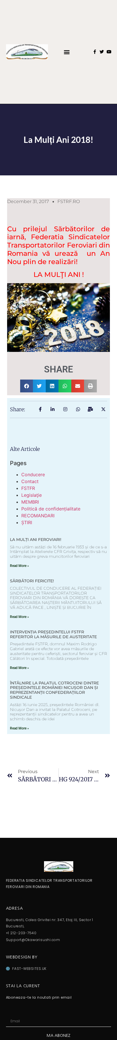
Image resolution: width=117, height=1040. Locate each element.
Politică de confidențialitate (50, 509)
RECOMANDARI (38, 515)
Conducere (33, 474)
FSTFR (28, 488)
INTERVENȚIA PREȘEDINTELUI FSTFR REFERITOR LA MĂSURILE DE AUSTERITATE (53, 634)
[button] (67, 51)
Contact (30, 481)
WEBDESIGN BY (21, 957)
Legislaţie (31, 495)
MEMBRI (30, 502)
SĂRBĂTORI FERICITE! (32, 580)
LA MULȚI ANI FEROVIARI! (35, 539)
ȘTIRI (26, 522)
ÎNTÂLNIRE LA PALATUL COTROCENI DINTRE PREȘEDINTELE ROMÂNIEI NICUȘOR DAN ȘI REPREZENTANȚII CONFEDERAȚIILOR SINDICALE (54, 690)
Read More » (19, 566)
